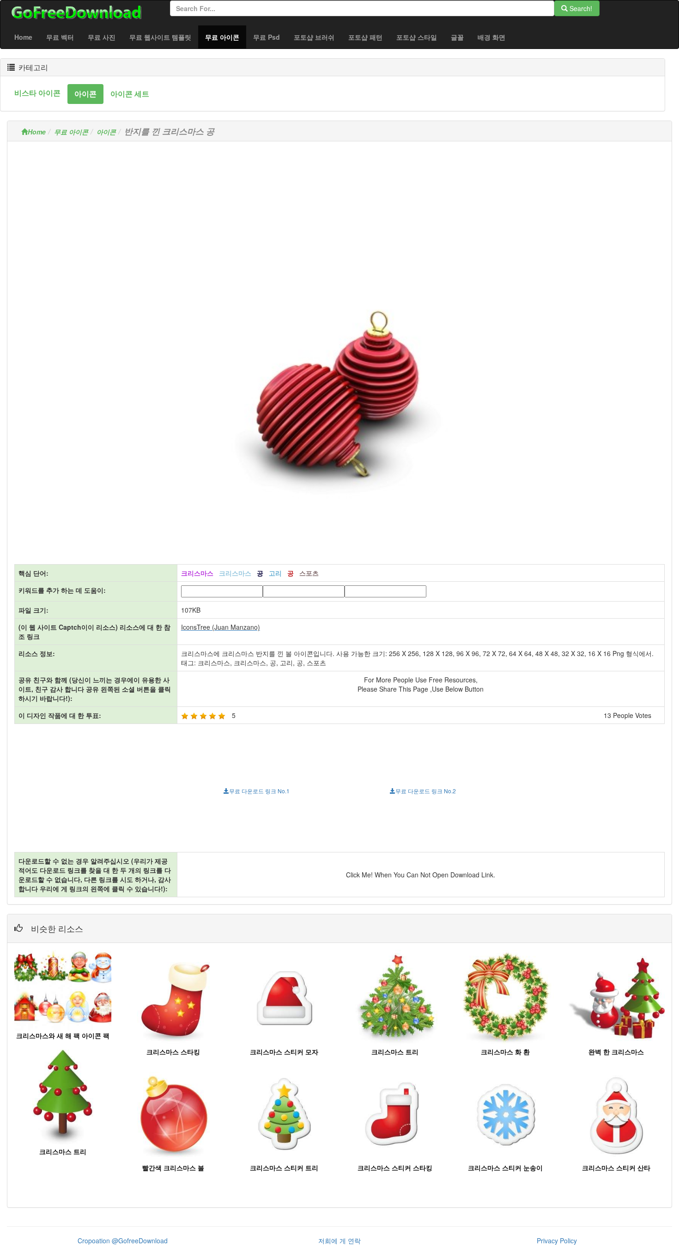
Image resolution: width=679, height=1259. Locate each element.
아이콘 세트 (129, 93)
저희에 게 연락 (339, 1240)
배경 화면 (491, 37)
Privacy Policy (557, 1240)
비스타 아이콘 (37, 92)
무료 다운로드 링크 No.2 (425, 791)
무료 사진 (101, 37)
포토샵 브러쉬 (314, 37)
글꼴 (457, 37)
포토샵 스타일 (416, 37)
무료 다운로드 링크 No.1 (259, 791)
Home (23, 37)
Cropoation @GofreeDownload (123, 1240)
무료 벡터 (60, 37)
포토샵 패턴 (365, 37)
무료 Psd (266, 37)
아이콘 (85, 93)
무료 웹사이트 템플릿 (160, 37)
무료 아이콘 (225, 37)
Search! (580, 8)
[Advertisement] (339, 213)
